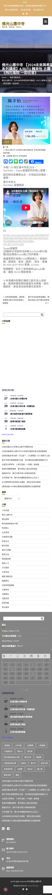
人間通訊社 (8, 748)
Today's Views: (8, 628)
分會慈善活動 (7, 533)
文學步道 (5, 569)
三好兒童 (5, 507)
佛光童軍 (5, 516)
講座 (17, 772)
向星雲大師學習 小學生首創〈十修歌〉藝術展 (27, 3)
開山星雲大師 (38, 7)
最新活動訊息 (28, 147)
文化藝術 (5, 564)
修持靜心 (5, 525)
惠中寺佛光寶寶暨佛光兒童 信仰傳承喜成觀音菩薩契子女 (25, 457)
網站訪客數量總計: (9, 643)
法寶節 (20, 766)
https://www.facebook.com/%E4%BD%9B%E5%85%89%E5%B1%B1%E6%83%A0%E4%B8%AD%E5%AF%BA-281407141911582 (26, 236)
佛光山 (20, 748)
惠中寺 (15, 153)
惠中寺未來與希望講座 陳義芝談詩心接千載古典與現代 (38, 297)
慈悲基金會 (6, 556)
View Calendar (8, 431)
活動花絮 (5, 595)
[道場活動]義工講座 (17, 418)
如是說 (23, 760)
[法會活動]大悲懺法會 (18, 395)
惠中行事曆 (6, 547)
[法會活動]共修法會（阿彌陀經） (23, 403)
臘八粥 (40, 766)
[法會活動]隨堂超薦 (17, 426)
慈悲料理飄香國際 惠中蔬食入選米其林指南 (19, 466)
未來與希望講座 (39, 147)
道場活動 (6, 150)
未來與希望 (23, 153)
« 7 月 (25, 687)
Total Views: (7, 638)
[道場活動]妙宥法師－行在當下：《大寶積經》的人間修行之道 (26, 452)
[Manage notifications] (6, 889)
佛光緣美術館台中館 (10, 520)
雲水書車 (5, 604)
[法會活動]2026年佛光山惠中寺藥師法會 (17, 444)
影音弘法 (5, 538)
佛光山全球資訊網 (11, 7)
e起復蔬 (7, 742)
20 (32, 670)
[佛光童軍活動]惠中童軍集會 (21, 411)
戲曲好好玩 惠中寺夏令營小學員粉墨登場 (18, 470)
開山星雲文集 (26, 7)
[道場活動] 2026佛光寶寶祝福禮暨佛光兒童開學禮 (21, 483)
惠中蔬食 (5, 542)
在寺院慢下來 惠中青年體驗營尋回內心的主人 (20, 474)
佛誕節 (38, 754)
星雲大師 (44, 760)
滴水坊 (30, 766)
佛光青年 (27, 754)
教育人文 (5, 560)
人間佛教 (9, 153)
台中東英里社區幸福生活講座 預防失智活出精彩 (21, 479)
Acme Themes (33, 882)
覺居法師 (7, 772)
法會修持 (5, 586)
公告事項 (19, 147)
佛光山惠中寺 (13, 20)
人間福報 (41, 742)
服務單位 (5, 578)
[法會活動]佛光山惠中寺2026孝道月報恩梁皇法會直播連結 (24, 448)
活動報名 (5, 591)
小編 (6, 144)
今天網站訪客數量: (9, 633)
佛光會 (30, 748)
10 (12, 666)
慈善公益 (5, 551)
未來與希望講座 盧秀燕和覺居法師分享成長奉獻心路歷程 (13, 297)
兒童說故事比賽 (10, 760)
